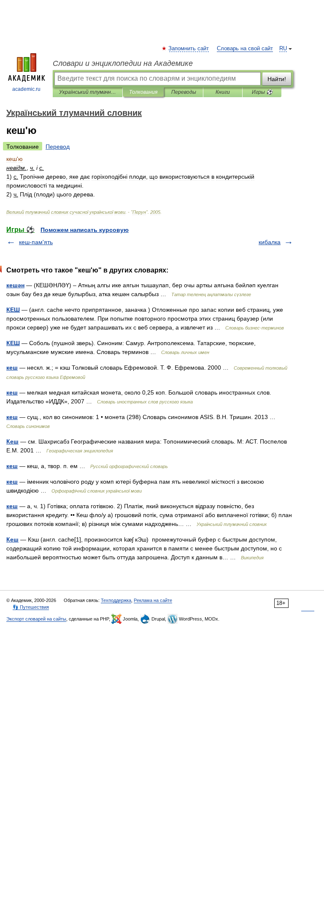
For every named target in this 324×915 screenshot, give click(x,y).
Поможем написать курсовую (84, 229)
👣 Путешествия (31, 607)
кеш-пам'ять (36, 242)
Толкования (143, 92)
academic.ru (26, 89)
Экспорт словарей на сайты (36, 618)
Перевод (58, 146)
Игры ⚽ (262, 92)
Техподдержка (116, 600)
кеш (12, 367)
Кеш (12, 441)
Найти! (276, 79)
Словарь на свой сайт (245, 49)
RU (283, 49)
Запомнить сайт (189, 49)
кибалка (270, 242)
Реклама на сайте (153, 600)
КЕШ (13, 309)
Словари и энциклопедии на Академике (123, 63)
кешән (15, 285)
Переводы (183, 92)
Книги (223, 92)
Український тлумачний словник (87, 92)
